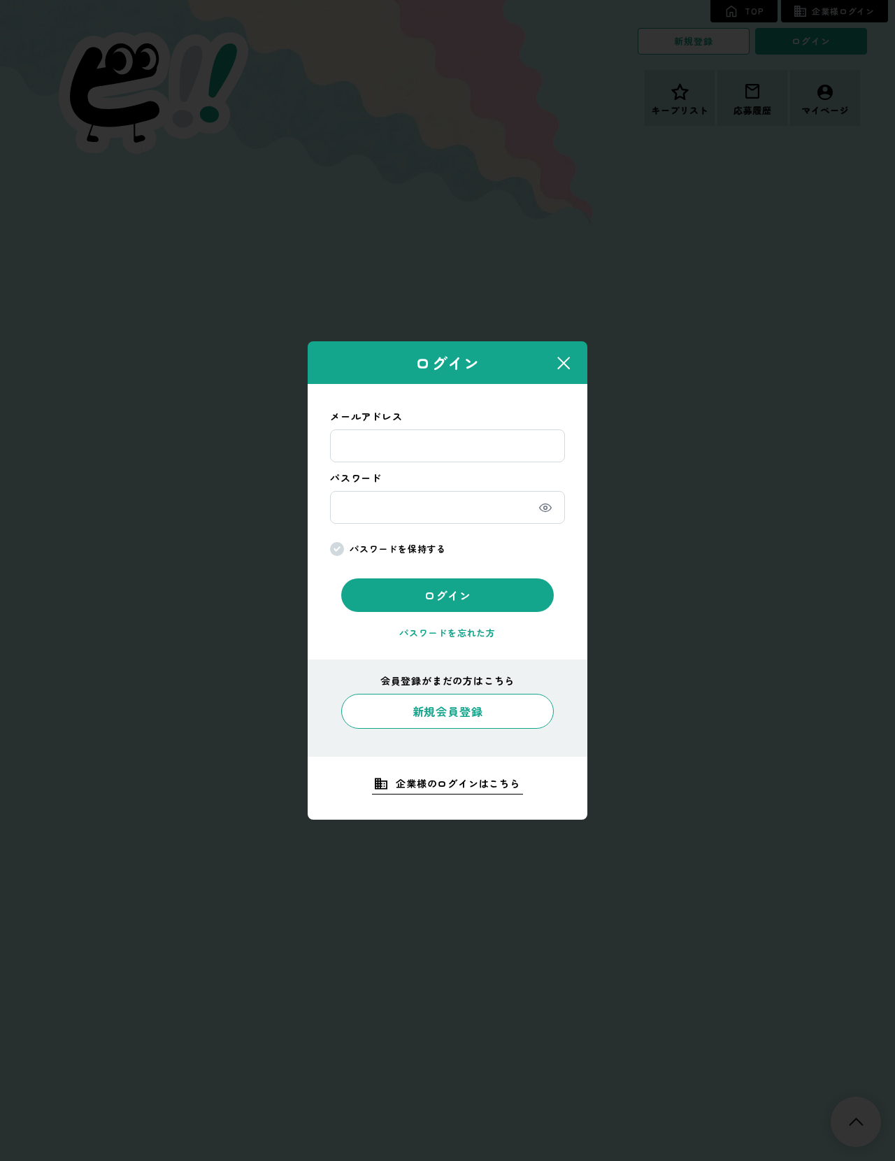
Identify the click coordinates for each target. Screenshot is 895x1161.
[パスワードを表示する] (545, 508)
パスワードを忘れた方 (447, 632)
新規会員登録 (448, 711)
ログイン (447, 595)
